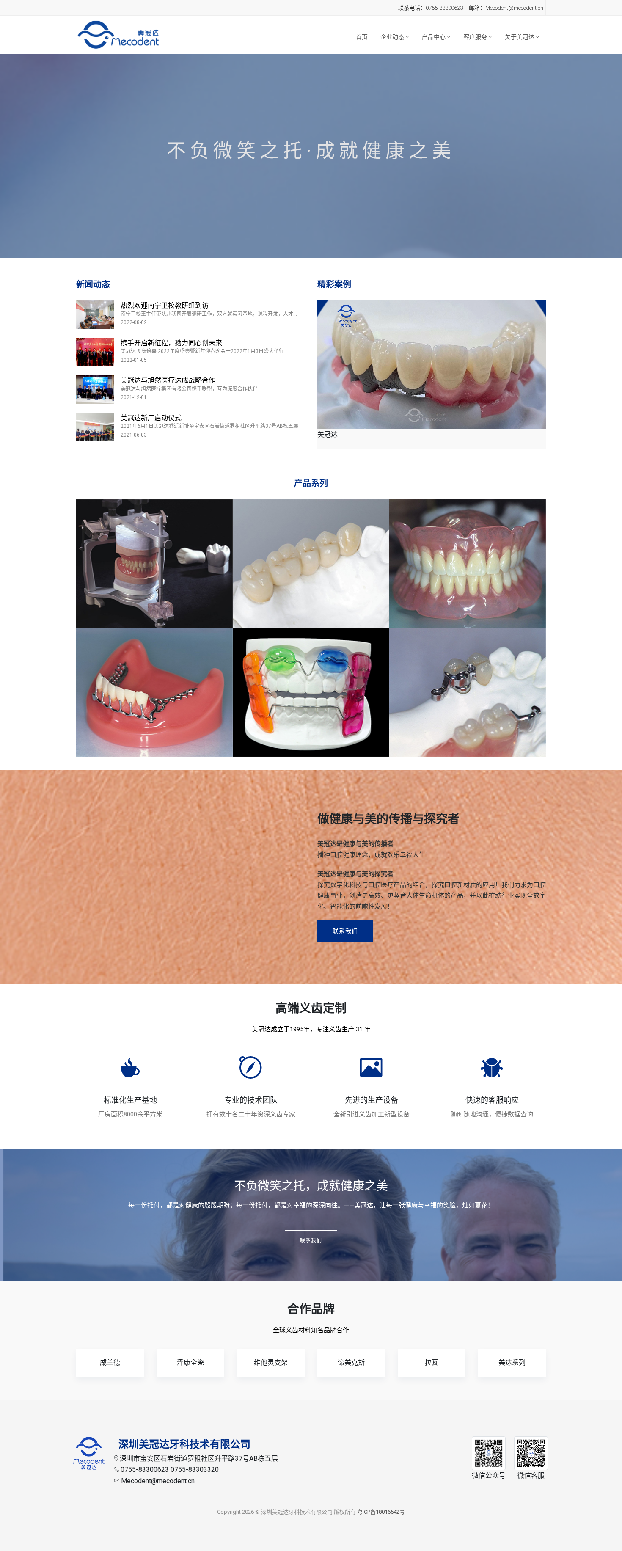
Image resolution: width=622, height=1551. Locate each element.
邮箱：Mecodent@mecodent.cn (506, 8)
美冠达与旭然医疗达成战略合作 (168, 380)
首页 (362, 36)
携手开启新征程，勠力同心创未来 (171, 343)
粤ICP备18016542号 (381, 1512)
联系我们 (345, 931)
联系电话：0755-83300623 (430, 8)
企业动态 (392, 36)
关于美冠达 (520, 36)
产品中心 (434, 36)
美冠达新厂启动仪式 (151, 418)
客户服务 (475, 36)
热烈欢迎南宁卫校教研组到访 (165, 305)
